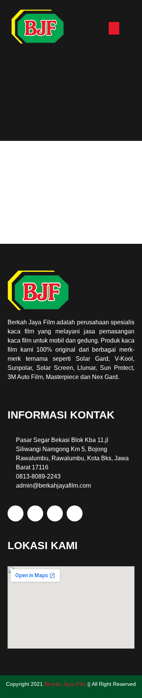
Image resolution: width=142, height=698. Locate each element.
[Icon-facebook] (55, 513)
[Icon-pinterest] (75, 513)
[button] (114, 28)
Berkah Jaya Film (65, 684)
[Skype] (15, 513)
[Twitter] (35, 513)
